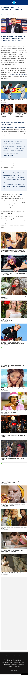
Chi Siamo (6, 655)
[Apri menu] (26, 2)
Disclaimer (21, 655)
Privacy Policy (14, 655)
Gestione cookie (24, 673)
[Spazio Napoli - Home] (14, 2)
